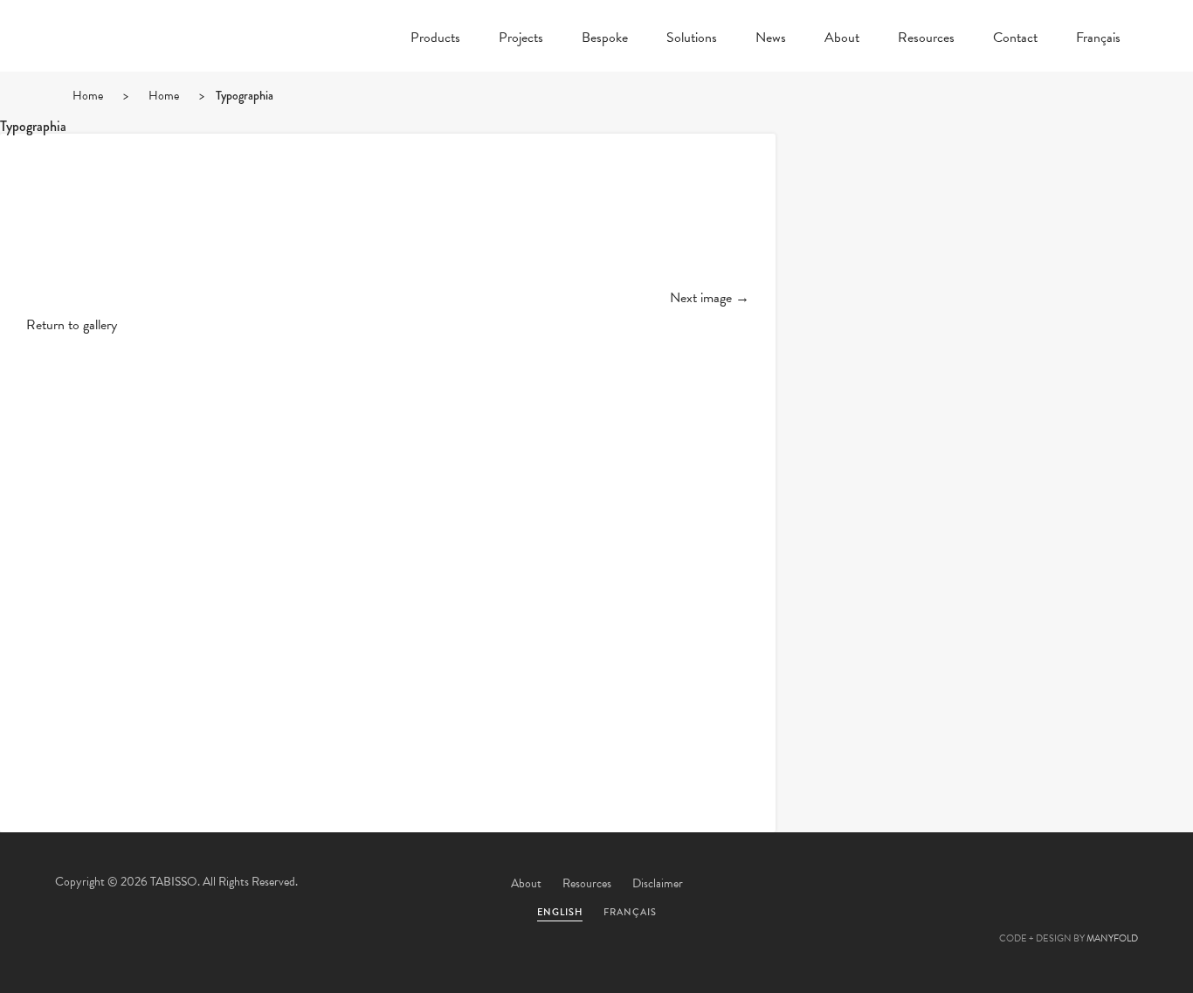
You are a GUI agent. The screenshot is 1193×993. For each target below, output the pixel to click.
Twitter (927, 884)
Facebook (974, 884)
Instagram (1116, 884)
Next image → (709, 297)
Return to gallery (71, 324)
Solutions (691, 39)
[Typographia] (387, 225)
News (770, 39)
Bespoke (605, 39)
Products (435, 39)
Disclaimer (657, 883)
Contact (1015, 39)
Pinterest (1022, 884)
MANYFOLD (1112, 938)
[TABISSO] (159, 82)
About (841, 39)
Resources (926, 39)
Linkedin (1069, 884)
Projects (521, 39)
